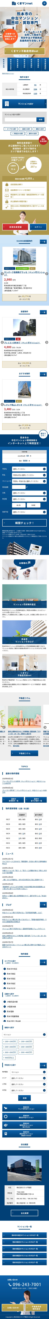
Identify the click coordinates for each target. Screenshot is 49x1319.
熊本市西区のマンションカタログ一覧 (25, 1249)
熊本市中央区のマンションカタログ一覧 (25, 1235)
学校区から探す (18, 133)
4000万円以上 (9, 1058)
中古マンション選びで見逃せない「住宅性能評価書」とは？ (22, 913)
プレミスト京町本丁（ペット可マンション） (22, 342)
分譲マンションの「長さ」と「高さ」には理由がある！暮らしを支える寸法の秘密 (24, 871)
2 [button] (23, 56)
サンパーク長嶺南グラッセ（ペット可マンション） (24, 273)
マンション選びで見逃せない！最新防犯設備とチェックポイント (23, 929)
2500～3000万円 (26, 1047)
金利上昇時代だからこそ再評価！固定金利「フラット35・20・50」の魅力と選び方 (24, 732)
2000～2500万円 (10, 1047)
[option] (24, 32)
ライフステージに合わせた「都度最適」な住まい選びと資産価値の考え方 (24, 862)
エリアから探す (11, 129)
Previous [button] (2, 32)
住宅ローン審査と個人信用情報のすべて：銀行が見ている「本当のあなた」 (24, 897)
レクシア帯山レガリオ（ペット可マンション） (23, 405)
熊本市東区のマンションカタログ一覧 (25, 1242)
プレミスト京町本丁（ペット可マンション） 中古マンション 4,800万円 (24, 791)
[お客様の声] (24, 569)
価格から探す (40, 129)
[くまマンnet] (22, 3)
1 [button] (19, 56)
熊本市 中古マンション (8, 73)
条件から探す (33, 133)
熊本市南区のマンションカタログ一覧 (25, 1255)
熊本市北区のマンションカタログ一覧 (25, 1262)
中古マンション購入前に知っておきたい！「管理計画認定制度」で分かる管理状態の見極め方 (24, 920)
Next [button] (46, 32)
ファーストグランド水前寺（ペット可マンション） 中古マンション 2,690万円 (23, 782)
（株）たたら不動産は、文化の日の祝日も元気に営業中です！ (23, 880)
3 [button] (26, 56)
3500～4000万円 (26, 1052)
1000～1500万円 (10, 1041)
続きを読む (16, 746)
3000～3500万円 (10, 1052)
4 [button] (29, 56)
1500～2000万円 (26, 1041)
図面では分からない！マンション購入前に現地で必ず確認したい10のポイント (23, 946)
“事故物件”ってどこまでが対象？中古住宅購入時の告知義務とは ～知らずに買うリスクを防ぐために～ (23, 888)
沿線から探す (26, 129)
